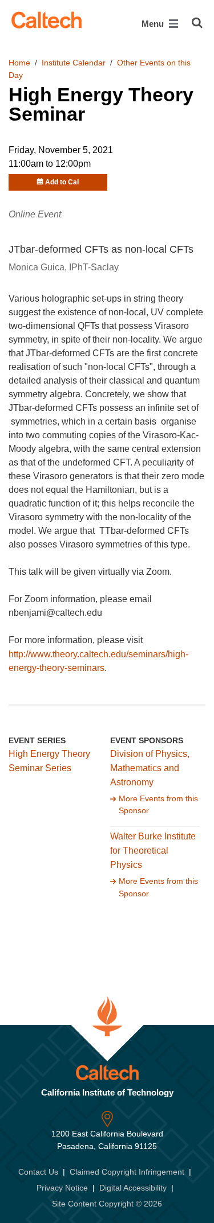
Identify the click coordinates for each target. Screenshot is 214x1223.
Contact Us (38, 1171)
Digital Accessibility (133, 1187)
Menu (154, 23)
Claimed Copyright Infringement (127, 1171)
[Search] (197, 22)
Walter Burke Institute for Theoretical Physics (153, 850)
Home (19, 62)
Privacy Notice (62, 1187)
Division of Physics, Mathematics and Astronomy (149, 768)
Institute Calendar (74, 62)
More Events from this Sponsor (158, 805)
